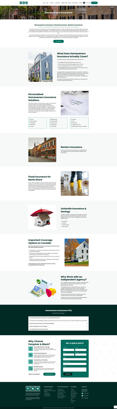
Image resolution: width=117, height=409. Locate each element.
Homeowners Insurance (48, 389)
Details (64, 366)
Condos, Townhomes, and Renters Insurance (50, 391)
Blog (71, 399)
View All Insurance (47, 395)
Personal (51, 2)
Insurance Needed (66, 361)
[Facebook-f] (85, 398)
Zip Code (77, 352)
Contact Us (73, 397)
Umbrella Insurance (47, 394)
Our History (73, 390)
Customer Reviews (74, 393)
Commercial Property (61, 390)
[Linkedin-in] (87, 398)
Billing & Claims (64, 2)
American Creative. (71, 407)
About (47, 2)
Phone (76, 347)
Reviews (69, 2)
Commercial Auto (60, 389)
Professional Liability (61, 394)
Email (64, 352)
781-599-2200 (86, 393)
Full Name (65, 347)
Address (64, 357)
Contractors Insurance (61, 392)
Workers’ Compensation (62, 396)
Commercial (57, 2)
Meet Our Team (73, 392)
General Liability (60, 393)
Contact (80, 2)
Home (44, 2)
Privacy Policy (73, 400)
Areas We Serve (75, 2)
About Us (72, 389)
